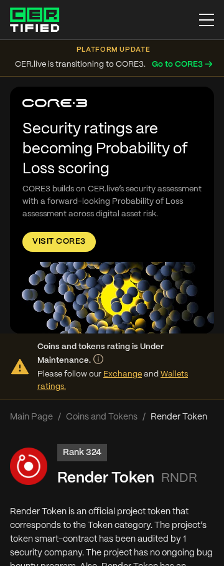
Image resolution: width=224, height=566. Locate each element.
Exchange (122, 374)
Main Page (31, 417)
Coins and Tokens (102, 417)
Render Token (105, 478)
